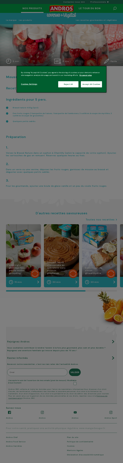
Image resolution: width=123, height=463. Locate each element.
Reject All (68, 84)
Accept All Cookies (91, 84)
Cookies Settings (29, 84)
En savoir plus (86, 75)
